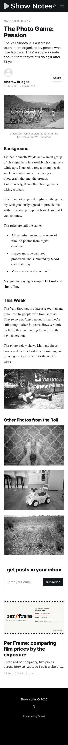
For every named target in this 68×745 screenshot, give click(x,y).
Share (57, 77)
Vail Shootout (19, 308)
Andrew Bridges (16, 82)
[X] (34, 706)
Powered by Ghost (34, 716)
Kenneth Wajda (25, 156)
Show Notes (29, 699)
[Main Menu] (62, 6)
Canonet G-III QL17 (17, 21)
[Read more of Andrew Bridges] (8, 72)
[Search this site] (55, 6)
